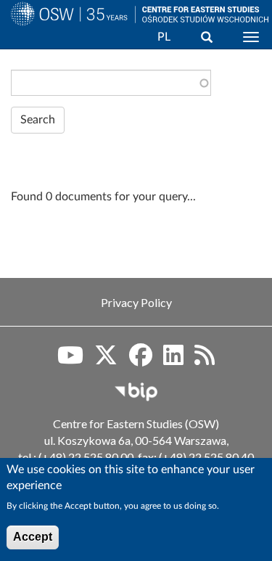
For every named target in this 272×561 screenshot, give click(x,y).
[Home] (67, 31)
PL (163, 37)
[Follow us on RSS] (204, 360)
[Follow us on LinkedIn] (173, 360)
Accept (32, 537)
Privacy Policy (136, 302)
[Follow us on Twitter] (106, 360)
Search (37, 120)
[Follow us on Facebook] (140, 360)
